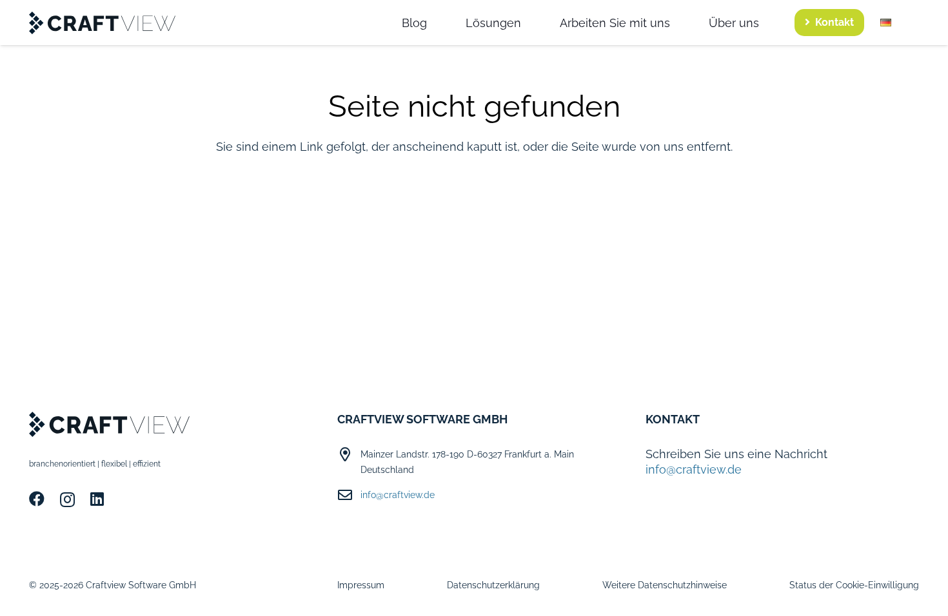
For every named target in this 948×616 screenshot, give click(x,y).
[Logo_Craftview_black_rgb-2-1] (102, 23)
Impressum (360, 585)
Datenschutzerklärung (493, 585)
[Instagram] (67, 499)
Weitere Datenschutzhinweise (664, 585)
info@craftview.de (397, 495)
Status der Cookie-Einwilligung (854, 585)
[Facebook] (36, 498)
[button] (899, 23)
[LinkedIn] (97, 498)
